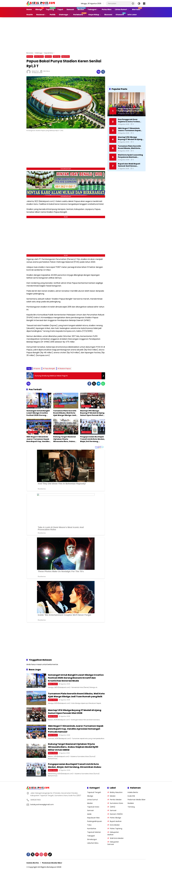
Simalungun (92, 839)
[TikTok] (50, 854)
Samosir (90, 810)
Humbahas (91, 828)
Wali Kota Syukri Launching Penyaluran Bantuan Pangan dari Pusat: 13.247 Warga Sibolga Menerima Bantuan (130, 156)
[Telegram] (99, 384)
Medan (90, 803)
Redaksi (131, 803)
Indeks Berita (133, 792)
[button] (133, 3)
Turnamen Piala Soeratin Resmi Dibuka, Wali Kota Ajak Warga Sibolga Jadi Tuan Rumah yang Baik (64, 413)
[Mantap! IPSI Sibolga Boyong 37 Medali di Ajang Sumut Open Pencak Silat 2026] (92, 400)
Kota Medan (115, 825)
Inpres (37, 368)
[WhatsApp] (103, 384)
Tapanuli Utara (93, 807)
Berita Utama (32, 406)
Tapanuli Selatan (94, 832)
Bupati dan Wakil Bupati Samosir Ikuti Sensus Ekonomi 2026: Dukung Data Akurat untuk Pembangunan (130, 165)
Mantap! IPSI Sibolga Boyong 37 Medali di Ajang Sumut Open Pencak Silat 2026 (92, 413)
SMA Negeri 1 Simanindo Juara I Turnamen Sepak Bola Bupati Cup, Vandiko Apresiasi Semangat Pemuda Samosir (37, 439)
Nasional (48, 56)
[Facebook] (89, 384)
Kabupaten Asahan (113, 833)
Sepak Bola (65, 56)
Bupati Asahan (116, 821)
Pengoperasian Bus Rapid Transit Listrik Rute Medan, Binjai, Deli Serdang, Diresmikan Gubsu (92, 439)
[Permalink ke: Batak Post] (29, 72)
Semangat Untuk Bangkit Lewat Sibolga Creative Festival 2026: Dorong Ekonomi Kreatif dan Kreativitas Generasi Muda (38, 413)
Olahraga (56, 56)
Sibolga (90, 796)
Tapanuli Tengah (94, 792)
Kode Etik (131, 796)
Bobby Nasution (116, 792)
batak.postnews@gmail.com (42, 804)
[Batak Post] (41, 3)
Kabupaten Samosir (113, 843)
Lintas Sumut (39, 56)
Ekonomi (30, 56)
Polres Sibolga (115, 818)
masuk (39, 664)
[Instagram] (41, 854)
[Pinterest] (37, 854)
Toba (89, 825)
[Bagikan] (103, 72)
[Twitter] (94, 384)
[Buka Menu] (144, 3)
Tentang (131, 807)
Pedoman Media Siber (136, 799)
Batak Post (35, 71)
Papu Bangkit (50, 368)
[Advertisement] (86, 34)
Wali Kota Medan (117, 838)
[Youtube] (46, 854)
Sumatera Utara (116, 803)
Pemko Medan (116, 799)
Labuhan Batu (92, 843)
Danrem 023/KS (116, 814)
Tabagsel (91, 836)
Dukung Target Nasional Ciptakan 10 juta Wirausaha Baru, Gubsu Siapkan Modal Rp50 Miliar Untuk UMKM (65, 439)
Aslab (89, 814)
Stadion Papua (65, 368)
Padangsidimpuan (94, 821)
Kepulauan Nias (93, 818)
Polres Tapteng (116, 828)
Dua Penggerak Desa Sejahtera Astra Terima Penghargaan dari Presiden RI (131, 120)
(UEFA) (112, 807)
